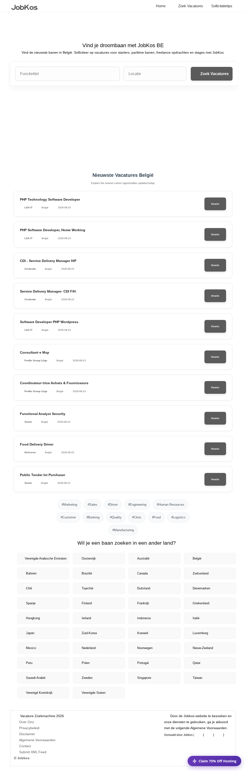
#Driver (113, 504)
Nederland (89, 648)
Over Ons (26, 722)
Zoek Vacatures (190, 6)
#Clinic (136, 517)
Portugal (143, 663)
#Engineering (137, 504)
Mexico (31, 648)
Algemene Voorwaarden (37, 740)
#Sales (92, 504)
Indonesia (144, 618)
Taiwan (197, 678)
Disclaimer (27, 734)
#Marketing (69, 504)
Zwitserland (201, 573)
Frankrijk (143, 603)
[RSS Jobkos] (218, 734)
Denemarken (201, 588)
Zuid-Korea (89, 633)
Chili (29, 588)
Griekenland (201, 603)
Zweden (87, 678)
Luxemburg (200, 633)
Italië (196, 618)
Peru (29, 663)
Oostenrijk (89, 558)
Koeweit (142, 633)
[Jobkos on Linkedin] (208, 734)
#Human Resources (170, 504)
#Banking (92, 517)
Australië (143, 558)
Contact (25, 746)
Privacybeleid (29, 728)
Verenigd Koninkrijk (39, 693)
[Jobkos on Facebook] (198, 734)
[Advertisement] (123, 129)
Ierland (86, 618)
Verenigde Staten (93, 693)
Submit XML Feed (32, 752)
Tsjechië (87, 588)
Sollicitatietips (221, 6)
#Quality (116, 517)
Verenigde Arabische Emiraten (46, 558)
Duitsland (143, 588)
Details (215, 204)
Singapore (144, 678)
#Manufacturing (123, 530)
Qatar (196, 663)
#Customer (68, 517)
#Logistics (178, 517)
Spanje (31, 603)
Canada (142, 573)
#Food (156, 517)
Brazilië (87, 573)
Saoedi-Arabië (35, 678)
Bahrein (31, 573)
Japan (30, 633)
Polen (86, 663)
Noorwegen (145, 648)
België (197, 558)
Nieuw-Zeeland (203, 648)
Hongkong (33, 618)
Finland (87, 603)
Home (160, 6)
